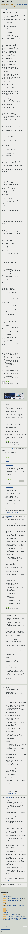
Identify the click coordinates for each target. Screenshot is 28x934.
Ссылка (4, 385)
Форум (2, 6)
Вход (25, 4)
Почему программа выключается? (14, 916)
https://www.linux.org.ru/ (5, 929)
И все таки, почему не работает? (14, 898)
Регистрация (19, 4)
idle (6, 441)
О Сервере (3, 926)
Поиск (15, 6)
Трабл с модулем (9, 12)
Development (9, 9)
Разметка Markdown (18, 926)
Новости (3, 4)
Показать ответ (9, 512)
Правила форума (9, 926)
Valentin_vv (8, 381)
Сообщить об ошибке (5, 927)
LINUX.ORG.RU (6, 2)
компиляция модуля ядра (12, 900)
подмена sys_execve (11, 908)
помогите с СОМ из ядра (12, 914)
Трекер (11, 6)
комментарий (9, 448)
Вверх (25, 926)
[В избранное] (23, 15)
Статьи (13, 4)
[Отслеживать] (23, 19)
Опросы (7, 6)
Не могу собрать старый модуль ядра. (15, 902)
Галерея (8, 4)
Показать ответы (10, 444)
